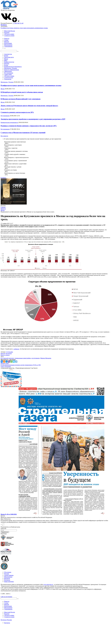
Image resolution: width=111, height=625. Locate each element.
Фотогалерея (8, 606)
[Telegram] (16, 362)
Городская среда (9, 57)
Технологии (7, 79)
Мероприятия (8, 577)
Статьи (6, 603)
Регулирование (8, 73)
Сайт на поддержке (6, 596)
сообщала (16, 349)
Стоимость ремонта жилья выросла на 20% (17, 112)
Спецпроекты (8, 609)
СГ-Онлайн (9, 352)
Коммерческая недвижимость (13, 66)
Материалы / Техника (10, 68)
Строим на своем (9, 35)
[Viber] (9, 362)
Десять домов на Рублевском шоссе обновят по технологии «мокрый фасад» (29, 106)
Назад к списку (5, 355)
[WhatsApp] (11, 362)
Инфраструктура (9, 62)
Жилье (6, 59)
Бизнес (6, 55)
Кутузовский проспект (7, 358)
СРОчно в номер (9, 34)
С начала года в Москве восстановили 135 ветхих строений (23, 132)
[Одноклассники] (4, 362)
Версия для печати (6, 353)
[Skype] (14, 362)
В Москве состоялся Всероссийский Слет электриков (20, 99)
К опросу (3, 177)
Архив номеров (8, 575)
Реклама (6, 573)
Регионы (6, 32)
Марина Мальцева (45, 358)
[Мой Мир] (7, 362)
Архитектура (8, 54)
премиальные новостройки (23, 358)
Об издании (7, 572)
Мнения (6, 604)
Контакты (7, 578)
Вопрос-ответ (5, 363)
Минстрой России (9, 31)
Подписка (7, 580)
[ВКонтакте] (2, 362)
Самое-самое (8, 74)
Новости (6, 601)
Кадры (6, 65)
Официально (8, 71)
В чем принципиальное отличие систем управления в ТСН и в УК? (21, 365)
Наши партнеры (9, 581)
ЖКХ (5, 60)
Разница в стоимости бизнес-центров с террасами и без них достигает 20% (29, 126)
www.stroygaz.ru (48, 584)
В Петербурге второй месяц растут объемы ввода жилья (22, 92)
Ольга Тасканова (6, 366)
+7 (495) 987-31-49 (17, 23)
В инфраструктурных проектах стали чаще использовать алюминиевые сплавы (24, 28)
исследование (35, 358)
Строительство (8, 77)
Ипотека (6, 63)
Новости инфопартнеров (11, 69)
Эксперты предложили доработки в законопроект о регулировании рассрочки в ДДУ (33, 119)
